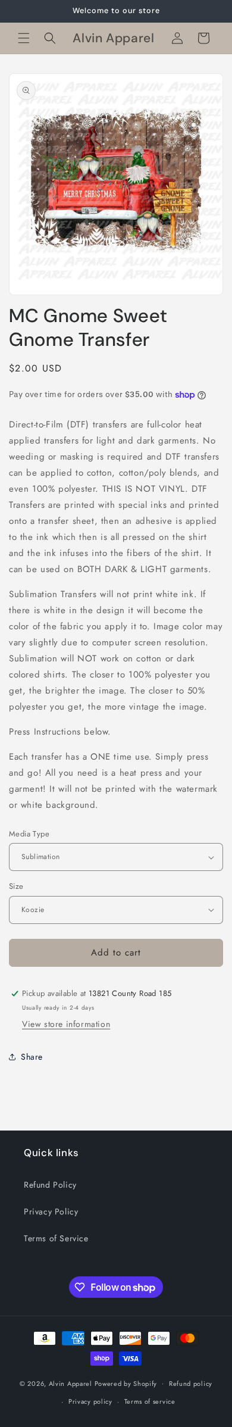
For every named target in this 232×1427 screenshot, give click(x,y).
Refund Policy (50, 1185)
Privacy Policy (51, 1211)
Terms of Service (56, 1238)
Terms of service (149, 1401)
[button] (24, 38)
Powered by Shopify (126, 1383)
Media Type (29, 833)
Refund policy (190, 1383)
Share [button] (32, 1057)
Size (16, 886)
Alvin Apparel (70, 1383)
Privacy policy (90, 1401)
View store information (66, 1024)
